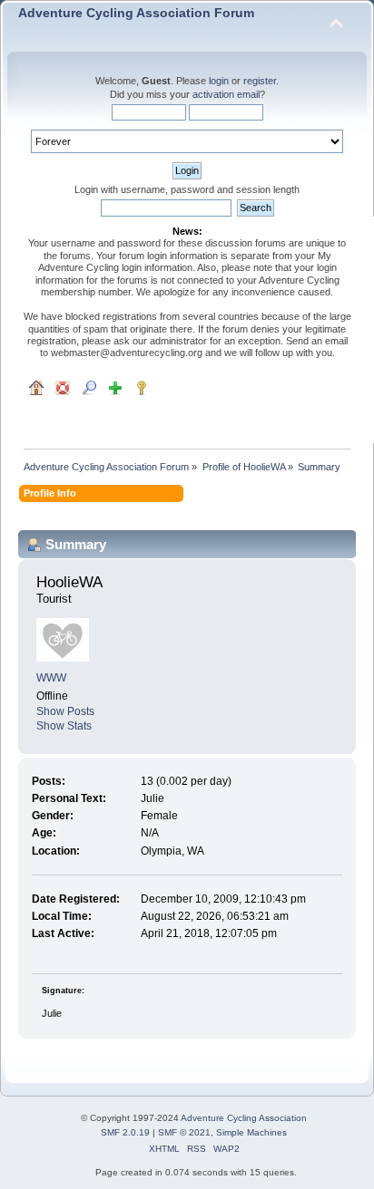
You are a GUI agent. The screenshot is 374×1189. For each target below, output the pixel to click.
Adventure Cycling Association (244, 1118)
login (219, 80)
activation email (226, 94)
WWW (51, 678)
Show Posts (65, 711)
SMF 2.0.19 (125, 1132)
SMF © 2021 (184, 1132)
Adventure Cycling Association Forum (136, 13)
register (259, 80)
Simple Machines (251, 1132)
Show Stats (64, 726)
